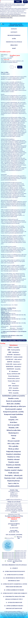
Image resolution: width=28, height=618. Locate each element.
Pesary (13, 383)
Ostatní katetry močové (13, 378)
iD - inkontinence (13, 371)
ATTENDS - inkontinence (13, 354)
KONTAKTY (14, 32)
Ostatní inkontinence (13, 376)
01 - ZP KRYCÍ (14, 568)
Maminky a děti (13, 427)
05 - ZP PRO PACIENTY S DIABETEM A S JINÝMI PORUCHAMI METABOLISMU (14, 585)
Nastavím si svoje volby (6, 17)
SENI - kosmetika (13, 388)
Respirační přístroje (13, 480)
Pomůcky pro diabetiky (13, 465)
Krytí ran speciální (13, 425)
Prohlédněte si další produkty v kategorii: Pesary (13, 340)
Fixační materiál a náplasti (13, 409)
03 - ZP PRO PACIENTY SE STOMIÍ (14, 574)
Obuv (13, 438)
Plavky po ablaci (13, 449)
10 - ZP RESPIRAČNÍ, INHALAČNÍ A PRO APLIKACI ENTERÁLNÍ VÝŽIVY (14, 598)
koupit (19, 67)
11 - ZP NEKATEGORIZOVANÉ (14, 602)
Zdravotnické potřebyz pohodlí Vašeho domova (16, 24)
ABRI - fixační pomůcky (13, 350)
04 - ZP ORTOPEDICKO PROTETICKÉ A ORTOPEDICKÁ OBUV (14, 579)
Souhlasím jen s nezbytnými (18, 15)
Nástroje (13, 435)
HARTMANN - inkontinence (13, 366)
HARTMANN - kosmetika (13, 369)
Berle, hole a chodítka (13, 403)
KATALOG (14, 28)
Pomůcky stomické (13, 467)
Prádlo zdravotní (13, 473)
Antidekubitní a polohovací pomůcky (13, 395)
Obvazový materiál (13, 441)
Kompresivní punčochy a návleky (13, 411)
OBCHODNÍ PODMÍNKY (14, 35)
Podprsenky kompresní (13, 451)
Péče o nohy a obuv (13, 443)
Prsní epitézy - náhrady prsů (13, 475)
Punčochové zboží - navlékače (13, 478)
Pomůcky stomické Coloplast (13, 470)
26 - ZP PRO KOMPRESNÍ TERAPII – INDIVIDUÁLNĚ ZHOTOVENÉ (14, 607)
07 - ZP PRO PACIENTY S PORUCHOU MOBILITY (14, 593)
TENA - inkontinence (13, 390)
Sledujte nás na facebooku (13, 501)
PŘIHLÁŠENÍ (14, 45)
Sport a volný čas (13, 483)
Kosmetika (13, 417)
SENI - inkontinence (13, 385)
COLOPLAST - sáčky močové (14, 359)
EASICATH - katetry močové (13, 364)
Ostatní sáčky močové (13, 381)
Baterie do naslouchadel (13, 401)
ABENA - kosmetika (13, 347)
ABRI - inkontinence (13, 352)
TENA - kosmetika (13, 393)
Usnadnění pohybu (13, 486)
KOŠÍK (14, 38)
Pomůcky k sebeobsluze (13, 454)
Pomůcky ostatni (13, 462)
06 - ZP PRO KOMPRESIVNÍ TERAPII (14, 590)
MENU (25, 1)
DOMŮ (14, 48)
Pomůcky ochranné (14, 459)
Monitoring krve (13, 433)
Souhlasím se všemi (5, 15)
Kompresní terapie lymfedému (13, 414)
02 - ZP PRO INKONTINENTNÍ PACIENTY (14, 571)
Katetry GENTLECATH (13, 373)
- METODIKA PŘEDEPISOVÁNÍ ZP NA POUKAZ (14, 565)
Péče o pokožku (13, 446)
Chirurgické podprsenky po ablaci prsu (13, 406)
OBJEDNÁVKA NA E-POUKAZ (14, 42)
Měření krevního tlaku (14, 430)
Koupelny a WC (13, 419)
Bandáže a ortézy (13, 398)
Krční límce (13, 422)
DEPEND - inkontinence (13, 361)
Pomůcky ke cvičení (13, 457)
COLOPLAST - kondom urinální (13, 357)
